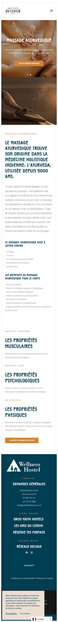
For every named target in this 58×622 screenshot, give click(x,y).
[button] (51, 10)
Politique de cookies (44, 578)
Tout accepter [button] (25, 613)
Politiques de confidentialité (22, 578)
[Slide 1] (27, 74)
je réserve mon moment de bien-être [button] (21, 440)
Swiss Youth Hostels (29, 519)
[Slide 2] (30, 74)
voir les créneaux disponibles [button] (29, 63)
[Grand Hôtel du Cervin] (13, 10)
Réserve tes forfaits (29, 532)
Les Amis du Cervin (29, 526)
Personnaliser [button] (11, 613)
